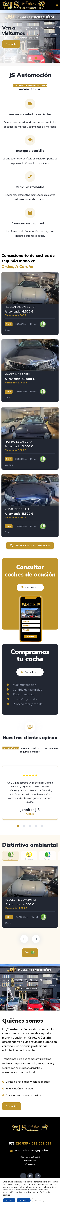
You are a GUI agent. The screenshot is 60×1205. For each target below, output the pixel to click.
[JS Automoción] (24, 5)
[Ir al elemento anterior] (24, 939)
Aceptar (9, 1200)
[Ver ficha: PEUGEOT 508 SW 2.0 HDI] (30, 303)
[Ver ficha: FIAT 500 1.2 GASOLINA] (30, 438)
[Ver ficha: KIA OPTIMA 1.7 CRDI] (30, 370)
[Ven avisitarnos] (30, 36)
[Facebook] (23, 1176)
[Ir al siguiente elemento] (36, 939)
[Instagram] (30, 1176)
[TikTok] (38, 1176)
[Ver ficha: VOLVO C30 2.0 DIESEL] (30, 505)
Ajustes (38, 1200)
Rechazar (24, 1200)
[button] (24, 58)
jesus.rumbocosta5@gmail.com (32, 1150)
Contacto (11, 43)
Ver (27, 952)
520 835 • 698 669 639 (30, 1143)
